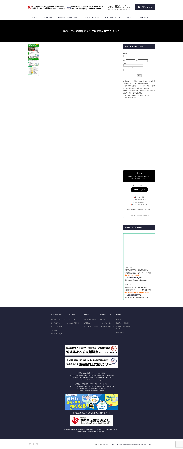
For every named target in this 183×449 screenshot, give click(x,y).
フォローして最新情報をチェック (139, 215)
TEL (124, 63)
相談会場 (86, 314)
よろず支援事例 (55, 323)
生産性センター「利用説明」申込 (123, 327)
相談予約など (145, 17)
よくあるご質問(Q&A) (57, 326)
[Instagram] (36, 443)
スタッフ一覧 (71, 319)
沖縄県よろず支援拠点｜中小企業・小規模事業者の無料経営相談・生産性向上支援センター (129, 444)
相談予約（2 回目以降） (123, 323)
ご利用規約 (54, 330)
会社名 (125, 53)
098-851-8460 (133, 278)
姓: (124, 60)
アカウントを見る (139, 190)
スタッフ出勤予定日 (73, 323)
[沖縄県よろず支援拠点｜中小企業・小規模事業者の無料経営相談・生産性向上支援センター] (46, 6)
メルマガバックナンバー (107, 326)
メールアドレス (128, 68)
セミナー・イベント (112, 17)
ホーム (34, 17)
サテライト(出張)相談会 (90, 319)
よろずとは (48, 17)
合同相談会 (87, 323)
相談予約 (118, 314)
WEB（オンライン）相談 (91, 326)
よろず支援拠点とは (56, 314)
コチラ (135, 98)
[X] (29, 443)
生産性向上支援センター (67, 17)
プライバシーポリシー (57, 334)
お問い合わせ (147, 7)
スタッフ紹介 (71, 314)
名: (137, 60)
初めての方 (119, 319)
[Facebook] (33, 443)
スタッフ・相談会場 (91, 17)
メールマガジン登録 (105, 323)
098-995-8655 (133, 295)
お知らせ (130, 17)
